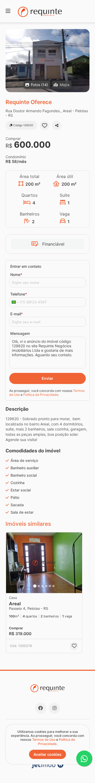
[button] (47, 60)
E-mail (16, 314)
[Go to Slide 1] (34, 586)
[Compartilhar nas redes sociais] (56, 125)
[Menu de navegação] (8, 11)
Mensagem (20, 333)
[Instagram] (54, 708)
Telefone (18, 294)
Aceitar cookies (47, 754)
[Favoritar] (44, 125)
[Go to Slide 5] (50, 586)
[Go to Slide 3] (42, 586)
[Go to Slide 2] (39, 586)
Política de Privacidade (40, 395)
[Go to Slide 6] (54, 586)
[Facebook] (40, 708)
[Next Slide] (85, 60)
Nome (16, 274)
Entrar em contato (25, 266)
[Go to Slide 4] (46, 586)
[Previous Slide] (10, 60)
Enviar (47, 378)
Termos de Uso (43, 740)
